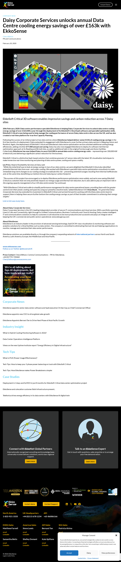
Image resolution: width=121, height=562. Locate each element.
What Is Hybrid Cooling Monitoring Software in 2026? (25, 333)
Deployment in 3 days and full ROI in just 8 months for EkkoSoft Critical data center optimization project (45, 383)
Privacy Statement (93, 558)
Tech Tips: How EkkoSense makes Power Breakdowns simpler (27, 370)
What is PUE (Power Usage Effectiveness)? (20, 358)
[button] (116, 535)
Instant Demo (105, 5)
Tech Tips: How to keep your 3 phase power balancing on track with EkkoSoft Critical (37, 364)
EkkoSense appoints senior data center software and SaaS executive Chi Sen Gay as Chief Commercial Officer (47, 308)
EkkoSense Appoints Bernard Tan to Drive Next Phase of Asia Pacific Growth (34, 320)
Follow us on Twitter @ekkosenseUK (17, 249)
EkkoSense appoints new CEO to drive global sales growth (26, 314)
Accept (69, 553)
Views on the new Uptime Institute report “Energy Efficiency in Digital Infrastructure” (37, 345)
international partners (85, 234)
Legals (5, 556)
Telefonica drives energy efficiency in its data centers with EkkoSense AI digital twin (36, 395)
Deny (89, 553)
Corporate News (9, 16)
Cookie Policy (82, 558)
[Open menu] (116, 4)
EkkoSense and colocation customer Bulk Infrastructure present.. (29, 389)
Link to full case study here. (14, 201)
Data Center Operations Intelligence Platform (21, 339)
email (5, 532)
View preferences (108, 553)
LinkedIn (6, 534)
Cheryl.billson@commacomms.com (17, 259)
